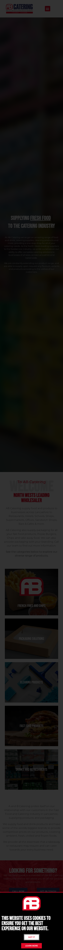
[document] (31, 475)
